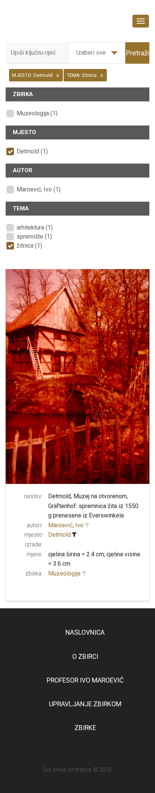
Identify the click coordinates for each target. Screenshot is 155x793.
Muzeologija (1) (37, 113)
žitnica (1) (29, 245)
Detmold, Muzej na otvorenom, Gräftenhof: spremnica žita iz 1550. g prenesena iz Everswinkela (94, 506)
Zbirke (85, 728)
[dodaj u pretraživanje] (87, 525)
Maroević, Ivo (66, 525)
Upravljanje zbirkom (85, 704)
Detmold (59, 534)
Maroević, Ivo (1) (39, 189)
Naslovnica (85, 632)
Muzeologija (64, 573)
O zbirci (85, 656)
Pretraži (137, 53)
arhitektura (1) (35, 227)
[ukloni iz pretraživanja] (74, 535)
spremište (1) (34, 236)
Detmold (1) (32, 151)
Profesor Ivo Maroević (85, 680)
